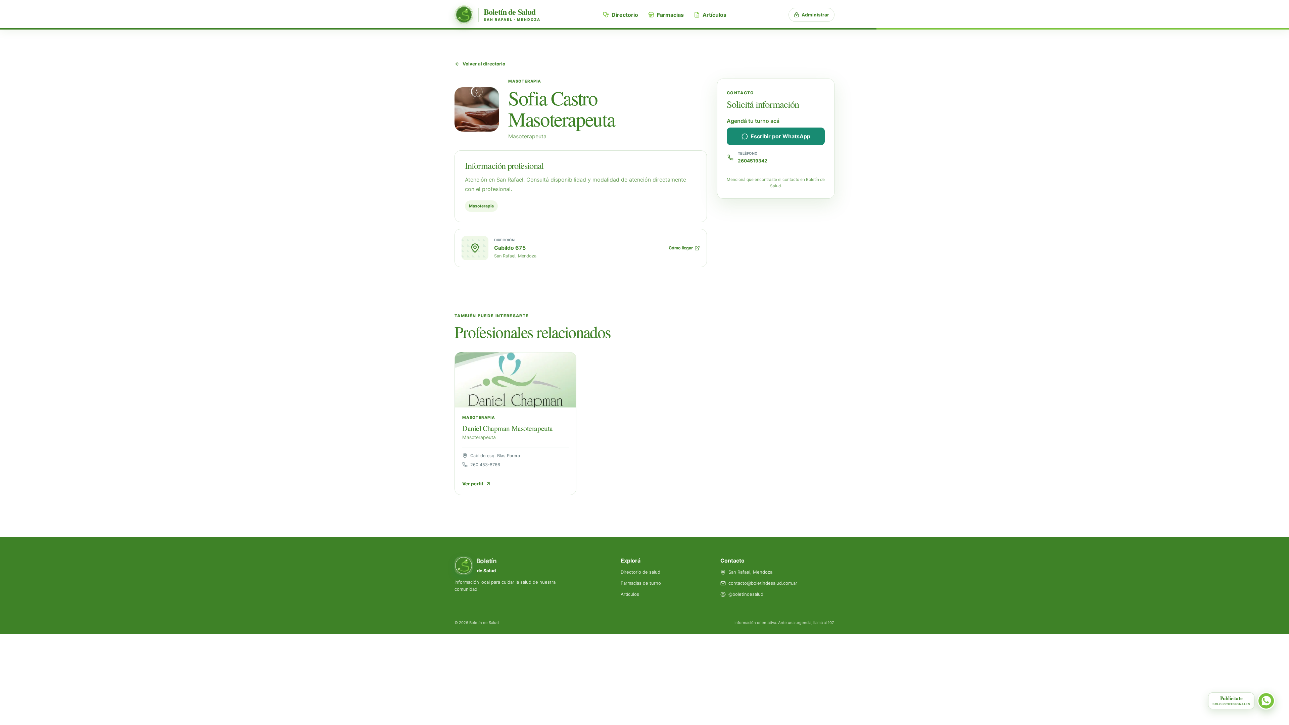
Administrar (815, 14)
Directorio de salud (640, 572)
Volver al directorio (484, 63)
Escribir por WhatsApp (780, 136)
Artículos (714, 14)
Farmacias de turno (641, 583)
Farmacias (670, 14)
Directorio (625, 14)
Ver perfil (472, 483)
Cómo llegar (681, 247)
